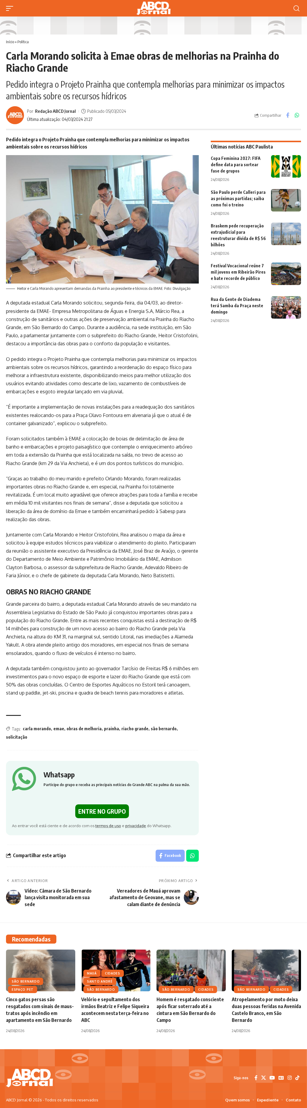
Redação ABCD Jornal (55, 111)
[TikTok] (297, 1078)
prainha (111, 728)
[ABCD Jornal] (153, 8)
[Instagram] (289, 1078)
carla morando (37, 728)
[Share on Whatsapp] (297, 115)
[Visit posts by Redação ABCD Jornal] (15, 115)
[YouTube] (272, 1078)
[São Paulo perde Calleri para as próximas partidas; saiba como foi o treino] (286, 200)
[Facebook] (256, 1078)
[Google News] (281, 1078)
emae (58, 728)
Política (23, 41)
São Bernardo (26, 981)
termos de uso (108, 825)
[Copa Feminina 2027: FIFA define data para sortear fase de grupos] (286, 166)
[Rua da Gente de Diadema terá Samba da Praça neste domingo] (286, 307)
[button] (11, 8)
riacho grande (134, 728)
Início (10, 41)
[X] (263, 1078)
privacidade (135, 825)
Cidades (112, 973)
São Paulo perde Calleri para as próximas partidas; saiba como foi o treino (238, 198)
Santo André (100, 981)
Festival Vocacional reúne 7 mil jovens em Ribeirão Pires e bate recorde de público (238, 272)
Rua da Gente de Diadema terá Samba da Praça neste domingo (237, 305)
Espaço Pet (23, 989)
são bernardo (164, 728)
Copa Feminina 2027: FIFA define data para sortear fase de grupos (236, 164)
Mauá (92, 973)
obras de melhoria (84, 728)
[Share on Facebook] (287, 115)
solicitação (16, 737)
